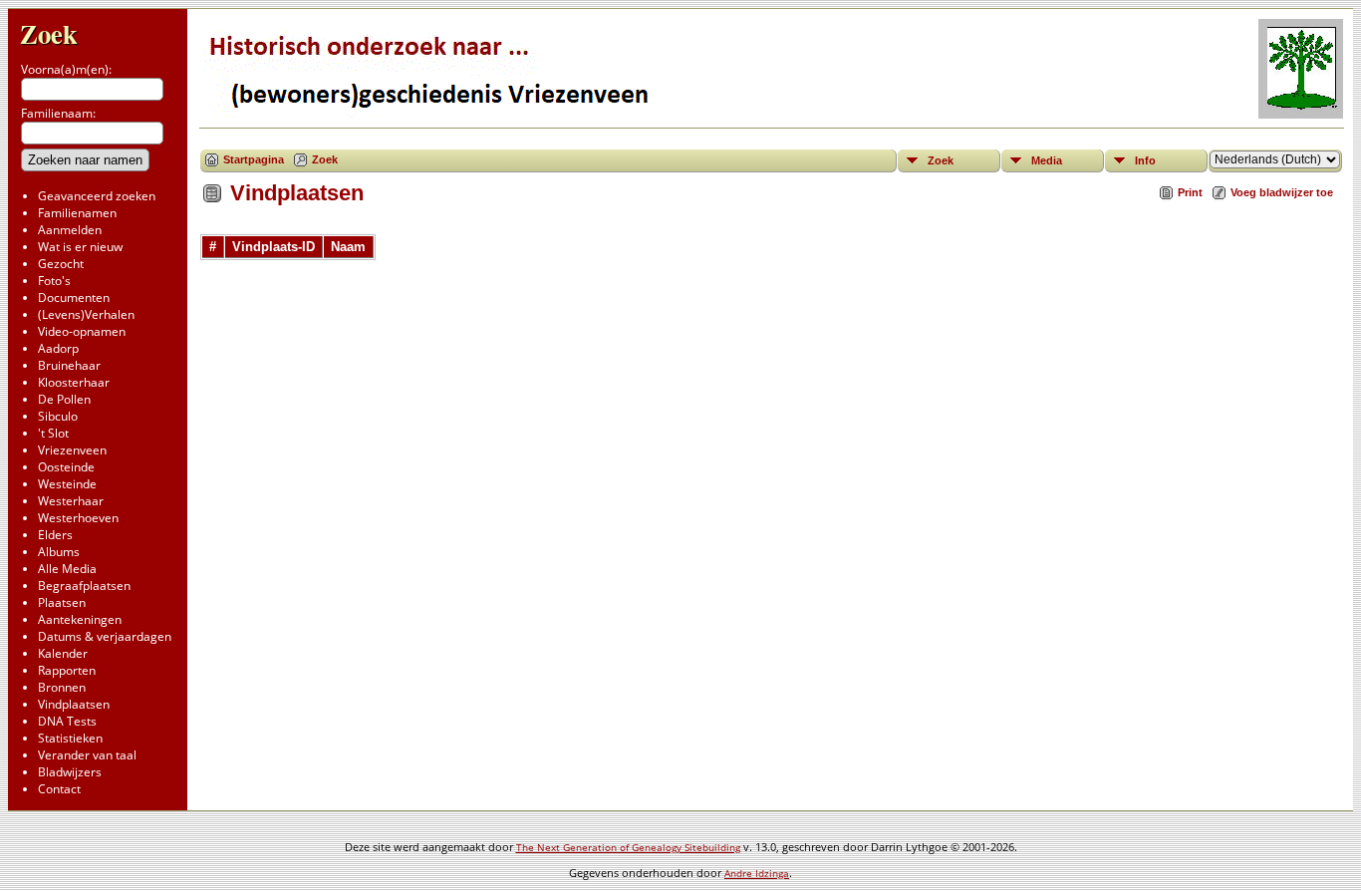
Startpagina (253, 159)
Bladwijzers (70, 771)
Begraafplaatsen (84, 585)
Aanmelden (70, 229)
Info (1145, 160)
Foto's (54, 280)
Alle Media (67, 568)
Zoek (49, 33)
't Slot (53, 433)
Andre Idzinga (756, 873)
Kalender (63, 653)
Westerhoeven (78, 517)
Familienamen (77, 212)
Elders (55, 534)
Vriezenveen (72, 450)
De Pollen (64, 399)
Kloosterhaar (74, 382)
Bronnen (62, 687)
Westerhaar (71, 500)
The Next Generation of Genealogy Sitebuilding (628, 847)
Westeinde (67, 483)
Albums (59, 551)
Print (1190, 192)
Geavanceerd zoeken (96, 195)
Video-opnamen (82, 331)
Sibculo (58, 416)
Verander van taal (87, 754)
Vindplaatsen (74, 704)
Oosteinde (66, 466)
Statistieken (70, 738)
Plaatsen (62, 602)
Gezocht (61, 263)
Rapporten (67, 670)
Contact (59, 788)
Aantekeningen (80, 619)
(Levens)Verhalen (86, 314)
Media (1046, 160)
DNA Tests (67, 721)
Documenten (74, 297)
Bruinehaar (69, 365)
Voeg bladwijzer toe (1281, 192)
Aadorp (58, 348)
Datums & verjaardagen (104, 636)
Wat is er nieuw (80, 246)
